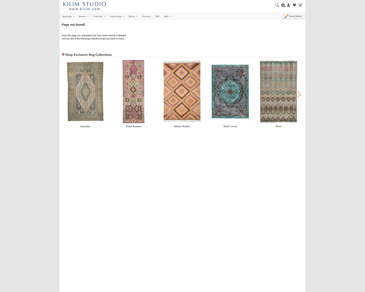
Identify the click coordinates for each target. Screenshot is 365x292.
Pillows (133, 17)
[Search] (276, 5)
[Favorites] (294, 5)
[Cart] (300, 5)
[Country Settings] (282, 5)
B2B (157, 16)
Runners (84, 17)
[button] (299, 94)
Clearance (146, 16)
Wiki (167, 17)
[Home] (84, 6)
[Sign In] (288, 5)
